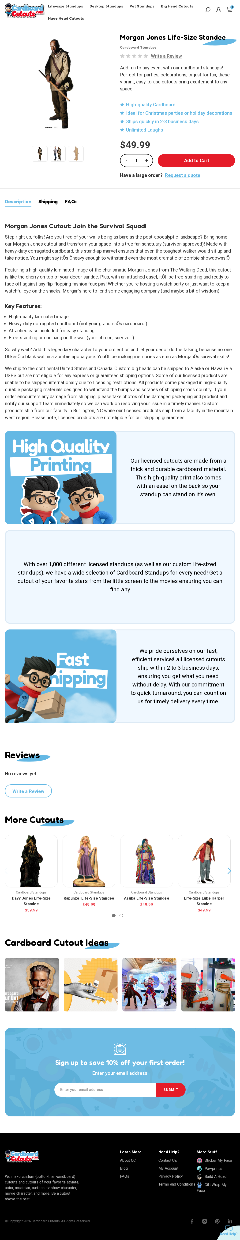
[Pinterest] (217, 1221)
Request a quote (182, 175)
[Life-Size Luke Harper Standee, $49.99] (204, 861)
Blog (124, 1168)
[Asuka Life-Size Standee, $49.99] (146, 861)
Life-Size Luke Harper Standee (204, 901)
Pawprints (212, 1168)
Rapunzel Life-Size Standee (89, 898)
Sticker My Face (217, 1160)
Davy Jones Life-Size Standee (31, 901)
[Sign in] (218, 10)
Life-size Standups (65, 6)
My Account (168, 1168)
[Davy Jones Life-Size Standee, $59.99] (31, 861)
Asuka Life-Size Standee (146, 898)
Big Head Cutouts (177, 6)
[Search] (207, 10)
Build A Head (214, 1176)
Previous (6, 871)
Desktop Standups (106, 6)
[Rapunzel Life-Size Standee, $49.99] (89, 861)
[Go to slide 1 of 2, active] (114, 915)
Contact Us (167, 1160)
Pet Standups (142, 6)
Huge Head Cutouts (66, 18)
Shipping (48, 201)
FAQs (71, 201)
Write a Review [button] (166, 56)
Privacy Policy (170, 1176)
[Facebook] (192, 1221)
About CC (128, 1160)
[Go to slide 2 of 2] (121, 915)
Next (229, 871)
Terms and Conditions (176, 1184)
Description (18, 201)
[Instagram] (204, 1221)
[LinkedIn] (230, 1221)
